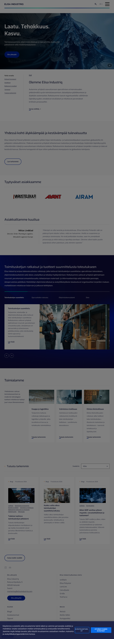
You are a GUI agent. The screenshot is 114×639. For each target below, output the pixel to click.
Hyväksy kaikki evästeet (101, 630)
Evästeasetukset (81, 630)
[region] (57, 630)
